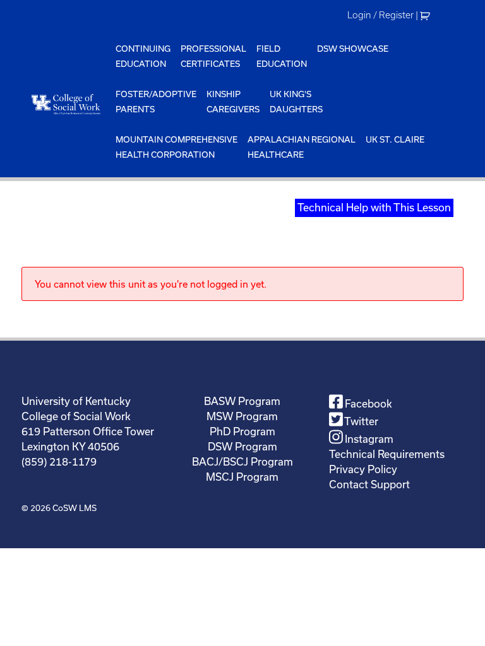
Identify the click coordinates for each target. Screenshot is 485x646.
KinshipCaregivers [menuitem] (233, 101)
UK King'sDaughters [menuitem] (296, 101)
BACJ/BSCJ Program (242, 461)
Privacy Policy (363, 469)
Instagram (367, 439)
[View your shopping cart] (426, 15)
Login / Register (380, 15)
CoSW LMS (74, 508)
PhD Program (242, 431)
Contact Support (369, 484)
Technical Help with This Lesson (374, 207)
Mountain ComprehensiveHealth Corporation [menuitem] (176, 147)
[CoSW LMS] (66, 104)
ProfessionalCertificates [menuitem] (213, 56)
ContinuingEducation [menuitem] (143, 56)
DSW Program (242, 446)
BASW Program (242, 401)
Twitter (360, 421)
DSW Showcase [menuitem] (352, 49)
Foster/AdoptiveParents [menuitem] (156, 101)
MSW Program (242, 416)
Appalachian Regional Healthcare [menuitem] (302, 147)
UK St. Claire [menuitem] (395, 139)
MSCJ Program (242, 477)
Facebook (367, 403)
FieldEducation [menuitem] (281, 56)
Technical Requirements (387, 454)
